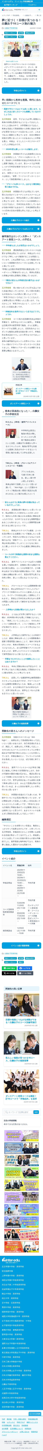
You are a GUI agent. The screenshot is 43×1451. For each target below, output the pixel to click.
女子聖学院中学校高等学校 (13, 1325)
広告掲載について (16, 1428)
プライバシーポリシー (10, 1432)
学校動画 (25, 1425)
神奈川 (21, 37)
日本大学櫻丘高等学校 (11, 1366)
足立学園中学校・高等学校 (13, 1266)
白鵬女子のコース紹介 (20, 220)
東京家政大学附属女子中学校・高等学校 (18, 1352)
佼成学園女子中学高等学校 (13, 1289)
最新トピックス (32, 1422)
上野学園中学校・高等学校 (13, 1275)
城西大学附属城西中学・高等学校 (15, 1316)
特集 (3, 1422)
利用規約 (28, 1428)
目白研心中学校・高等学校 (13, 1402)
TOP (3, 1419)
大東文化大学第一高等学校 (13, 1339)
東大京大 (16, 1425)
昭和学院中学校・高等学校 (13, 1312)
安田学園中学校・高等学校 (13, 1407)
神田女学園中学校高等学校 (13, 1280)
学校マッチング (11, 5)
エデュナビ (11, 1422)
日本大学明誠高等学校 (11, 1379)
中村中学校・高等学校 (11, 1357)
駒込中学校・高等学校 (11, 1293)
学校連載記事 (33, 1419)
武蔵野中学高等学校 (10, 1393)
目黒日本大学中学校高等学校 (14, 1398)
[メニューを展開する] (39, 9)
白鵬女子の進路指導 (20, 723)
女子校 (21, 33)
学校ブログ (21, 1422)
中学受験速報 (6, 1425)
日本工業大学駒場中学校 (12, 1361)
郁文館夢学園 (7, 1271)
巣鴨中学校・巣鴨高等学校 (13, 1330)
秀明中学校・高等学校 (11, 1307)
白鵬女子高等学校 (11, 28)
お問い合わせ (24, 1432)
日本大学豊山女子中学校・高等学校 (16, 1370)
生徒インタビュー (10, 37)
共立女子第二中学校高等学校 (14, 1284)
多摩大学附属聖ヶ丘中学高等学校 (15, 1348)
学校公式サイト (20, 90)
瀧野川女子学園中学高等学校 (14, 1343)
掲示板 (9, 1419)
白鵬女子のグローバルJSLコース (20, 229)
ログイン (33, 5)
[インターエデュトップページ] (21, 1260)
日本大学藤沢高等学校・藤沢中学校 (16, 1375)
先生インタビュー (10, 33)
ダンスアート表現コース (20, 403)
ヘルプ (4, 1435)
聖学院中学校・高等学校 (12, 1334)
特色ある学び (30, 33)
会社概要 (5, 1428)
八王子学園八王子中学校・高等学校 (16, 1389)
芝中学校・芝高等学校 (11, 1302)
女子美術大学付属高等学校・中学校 (16, 1321)
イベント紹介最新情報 (20, 945)
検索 (36, 1112)
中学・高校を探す (19, 1419)
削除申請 (34, 1432)
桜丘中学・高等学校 (10, 1298)
